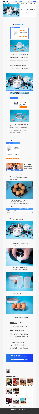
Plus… (34, 3)
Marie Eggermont (28, 11)
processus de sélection (21, 24)
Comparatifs (16, 1)
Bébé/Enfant (31, 3)
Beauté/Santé (13, 3)
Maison (26, 3)
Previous (7, 82)
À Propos (20, 1)
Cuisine (9, 3)
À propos (25, 409)
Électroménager (4, 3)
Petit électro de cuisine (31, 8)
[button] (17, 208)
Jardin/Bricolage (22, 3)
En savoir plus (26, 169)
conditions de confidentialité (25, 360)
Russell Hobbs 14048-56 (13, 347)
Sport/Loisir (18, 3)
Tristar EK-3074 (26, 19)
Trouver (35, 1)
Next (32, 82)
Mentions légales (25, 410)
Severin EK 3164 (22, 101)
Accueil (23, 8)
